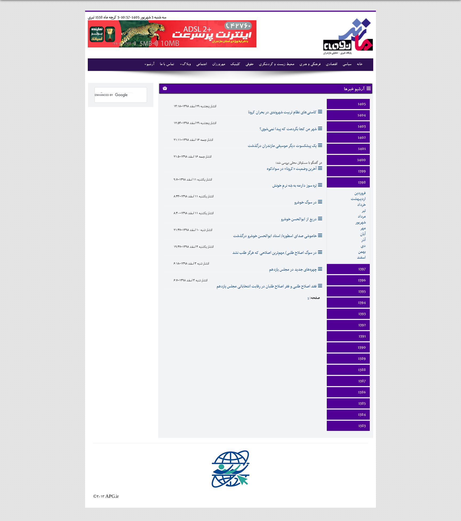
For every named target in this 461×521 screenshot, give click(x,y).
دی (363, 245)
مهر (363, 228)
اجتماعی (201, 64)
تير (363, 210)
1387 (362, 381)
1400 (361, 160)
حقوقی (249, 64)
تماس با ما (167, 64)
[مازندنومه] (347, 35)
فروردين (360, 193)
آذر (363, 240)
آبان (363, 234)
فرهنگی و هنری (309, 64)
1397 (362, 269)
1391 (362, 336)
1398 (362, 182)
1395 (362, 291)
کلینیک (235, 64)
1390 (362, 347)
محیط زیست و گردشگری (276, 64)
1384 (362, 414)
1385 (362, 403)
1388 (362, 369)
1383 (362, 425)
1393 (362, 313)
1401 (362, 148)
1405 (362, 104)
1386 (362, 392)
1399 (362, 171)
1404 (361, 115)
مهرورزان (218, 64)
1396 (362, 280)
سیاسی (347, 64)
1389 (362, 358)
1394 (362, 302)
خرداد (361, 204)
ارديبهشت (358, 198)
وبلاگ (186, 64)
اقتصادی (331, 64)
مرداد (362, 216)
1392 (362, 325)
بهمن (362, 251)
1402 (362, 137)
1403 (362, 126)
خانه (359, 64)
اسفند (361, 257)
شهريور (360, 222)
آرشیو (150, 64)
